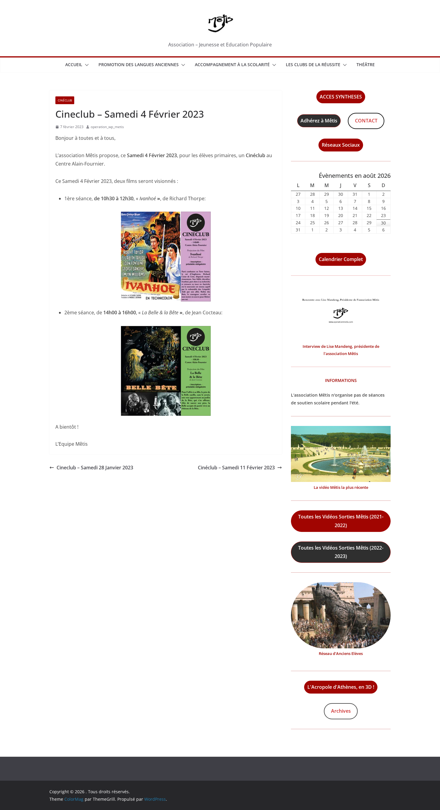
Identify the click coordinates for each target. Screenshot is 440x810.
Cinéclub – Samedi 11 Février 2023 (236, 467)
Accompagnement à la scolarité (232, 64)
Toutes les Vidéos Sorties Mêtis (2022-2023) (340, 552)
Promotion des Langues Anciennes (138, 64)
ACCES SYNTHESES (341, 96)
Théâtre (365, 64)
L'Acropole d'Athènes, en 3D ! (340, 687)
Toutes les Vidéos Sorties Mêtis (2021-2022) (340, 521)
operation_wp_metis (107, 126)
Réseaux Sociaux (341, 145)
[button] (85, 64)
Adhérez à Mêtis (319, 120)
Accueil (73, 64)
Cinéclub (65, 100)
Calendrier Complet (341, 259)
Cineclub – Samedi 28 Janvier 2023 (95, 467)
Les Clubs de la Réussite (313, 64)
